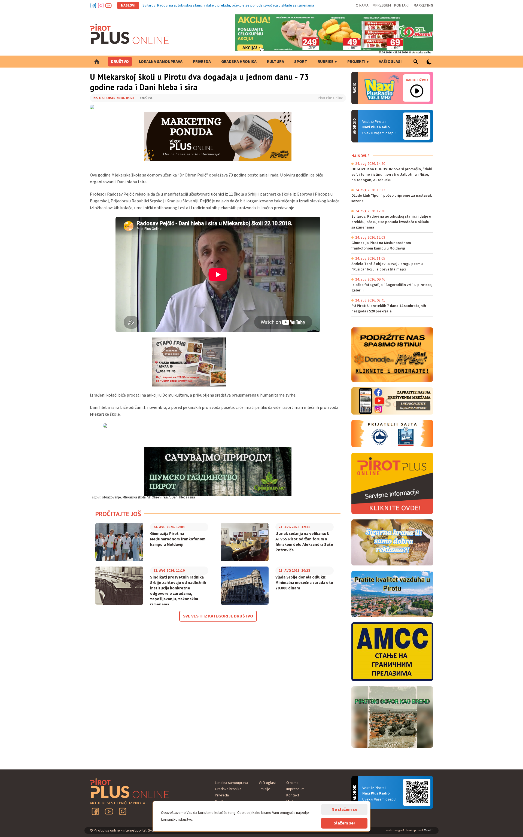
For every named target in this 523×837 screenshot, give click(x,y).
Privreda (202, 62)
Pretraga (416, 61)
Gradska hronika (239, 62)
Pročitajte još (118, 514)
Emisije (264, 789)
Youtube (108, 5)
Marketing (423, 5)
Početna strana (97, 61)
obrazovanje (111, 497)
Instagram (101, 5)
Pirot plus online (129, 34)
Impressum (381, 5)
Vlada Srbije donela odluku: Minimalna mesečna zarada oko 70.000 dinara (304, 583)
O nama (362, 5)
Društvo (120, 62)
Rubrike (325, 62)
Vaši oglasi (390, 62)
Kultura (275, 62)
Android (416, 126)
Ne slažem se (344, 809)
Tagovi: (95, 497)
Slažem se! (344, 823)
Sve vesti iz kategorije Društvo (218, 616)
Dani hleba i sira (183, 497)
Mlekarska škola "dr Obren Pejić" (146, 497)
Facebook (93, 5)
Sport (300, 62)
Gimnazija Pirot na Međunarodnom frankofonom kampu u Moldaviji (177, 539)
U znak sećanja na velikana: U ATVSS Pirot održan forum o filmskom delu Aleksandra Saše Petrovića (304, 542)
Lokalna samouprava (161, 62)
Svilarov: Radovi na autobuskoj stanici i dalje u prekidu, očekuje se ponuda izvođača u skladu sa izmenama (228, 5)
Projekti (356, 62)
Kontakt (402, 5)
